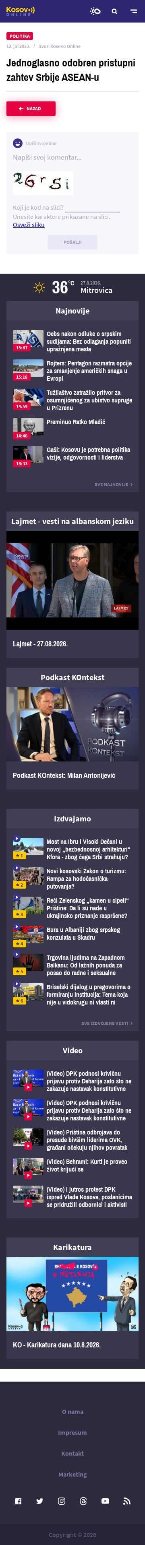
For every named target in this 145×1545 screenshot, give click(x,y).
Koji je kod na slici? (38, 207)
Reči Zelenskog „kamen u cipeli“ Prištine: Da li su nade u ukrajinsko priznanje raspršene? (72, 908)
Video (73, 1050)
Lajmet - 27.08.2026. (72, 594)
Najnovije (72, 310)
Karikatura (72, 1247)
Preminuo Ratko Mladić (72, 428)
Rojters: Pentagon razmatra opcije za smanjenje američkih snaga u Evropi (72, 370)
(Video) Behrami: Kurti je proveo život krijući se (72, 1168)
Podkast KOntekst (73, 677)
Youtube (105, 1501)
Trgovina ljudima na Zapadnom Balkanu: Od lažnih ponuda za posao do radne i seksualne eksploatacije (72, 965)
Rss (127, 1501)
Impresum (72, 1432)
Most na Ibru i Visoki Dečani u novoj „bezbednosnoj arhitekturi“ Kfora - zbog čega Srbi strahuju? (72, 849)
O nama (72, 1411)
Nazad (34, 108)
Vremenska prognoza (95, 11)
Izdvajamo (72, 818)
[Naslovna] (20, 11)
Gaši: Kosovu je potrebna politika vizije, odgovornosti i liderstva (72, 456)
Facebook (18, 1501)
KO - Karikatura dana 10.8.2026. (72, 1308)
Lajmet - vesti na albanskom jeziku (72, 521)
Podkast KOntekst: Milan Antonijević (72, 738)
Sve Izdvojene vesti (104, 1023)
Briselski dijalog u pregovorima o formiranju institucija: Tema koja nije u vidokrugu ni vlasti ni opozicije (72, 994)
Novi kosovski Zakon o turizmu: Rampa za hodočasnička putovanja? (72, 878)
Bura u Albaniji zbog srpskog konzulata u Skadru (72, 936)
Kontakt (72, 1453)
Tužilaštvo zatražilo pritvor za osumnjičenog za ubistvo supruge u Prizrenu (72, 400)
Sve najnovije (111, 484)
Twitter (40, 1501)
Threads (83, 1501)
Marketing (72, 1474)
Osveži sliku (29, 225)
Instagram (61, 1501)
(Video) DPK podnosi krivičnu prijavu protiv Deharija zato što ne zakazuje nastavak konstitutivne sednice (72, 1081)
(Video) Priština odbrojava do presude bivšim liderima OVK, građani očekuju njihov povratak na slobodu (72, 1139)
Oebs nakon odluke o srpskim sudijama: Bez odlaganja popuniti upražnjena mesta (72, 341)
